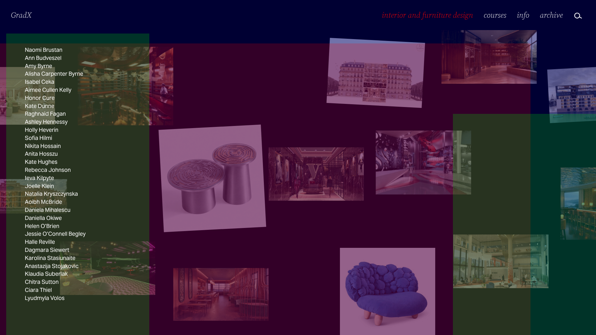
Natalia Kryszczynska (51, 193)
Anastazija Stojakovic (52, 266)
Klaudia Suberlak (46, 273)
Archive (551, 15)
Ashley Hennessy (46, 121)
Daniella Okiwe (43, 217)
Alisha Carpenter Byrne (54, 73)
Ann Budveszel (43, 57)
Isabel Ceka (39, 81)
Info (523, 15)
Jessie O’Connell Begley (55, 233)
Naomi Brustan (43, 49)
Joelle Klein (39, 186)
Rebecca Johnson (48, 169)
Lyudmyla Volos (45, 298)
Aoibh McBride (43, 201)
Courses (495, 15)
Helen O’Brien (42, 226)
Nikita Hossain (43, 146)
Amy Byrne (38, 65)
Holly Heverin (41, 129)
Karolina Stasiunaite (50, 257)
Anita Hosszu (41, 153)
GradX (21, 15)
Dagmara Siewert (47, 249)
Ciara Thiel (38, 289)
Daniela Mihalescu (47, 209)
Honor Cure (40, 97)
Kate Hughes (41, 161)
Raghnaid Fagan (45, 113)
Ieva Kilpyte (39, 177)
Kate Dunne (39, 105)
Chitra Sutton (42, 281)
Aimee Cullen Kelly (48, 89)
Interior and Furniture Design (427, 15)
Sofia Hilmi (38, 137)
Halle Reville (40, 241)
